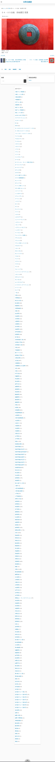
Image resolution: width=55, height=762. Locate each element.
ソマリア (17, 201)
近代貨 (16, 689)
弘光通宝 (17, 517)
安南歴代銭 (18, 467)
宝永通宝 (17, 475)
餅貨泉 (16, 738)
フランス (17, 240)
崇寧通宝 (17, 501)
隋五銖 (16, 728)
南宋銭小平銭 (18, 355)
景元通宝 (17, 548)
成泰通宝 (17, 522)
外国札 (16, 407)
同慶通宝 (17, 376)
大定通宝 (17, 420)
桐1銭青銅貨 (18, 571)
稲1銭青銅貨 (18, 642)
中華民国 (17, 297)
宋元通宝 (17, 472)
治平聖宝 (17, 592)
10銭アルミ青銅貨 (19, 91)
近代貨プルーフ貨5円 (20, 707)
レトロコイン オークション (22, 284)
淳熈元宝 (17, 613)
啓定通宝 (17, 391)
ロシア (16, 290)
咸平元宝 (17, 384)
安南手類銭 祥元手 (19, 459)
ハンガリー (18, 230)
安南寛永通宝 (18, 444)
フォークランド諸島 (20, 235)
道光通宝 (17, 710)
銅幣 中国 (17, 715)
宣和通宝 (17, 478)
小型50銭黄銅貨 (19, 488)
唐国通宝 (17, 389)
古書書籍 (17, 363)
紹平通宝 (17, 655)
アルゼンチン (18, 138)
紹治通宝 (17, 658)
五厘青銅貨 (18, 308)
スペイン (17, 198)
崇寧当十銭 (18, 498)
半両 (16, 347)
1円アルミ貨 (18, 102)
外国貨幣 (17, 410)
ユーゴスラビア (19, 282)
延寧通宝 (17, 514)
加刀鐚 (16, 337)
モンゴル (17, 279)
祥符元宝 (17, 634)
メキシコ (17, 274)
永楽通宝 (17, 587)
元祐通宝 (17, 316)
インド (16, 154)
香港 (16, 741)
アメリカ (17, 136)
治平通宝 (17, 595)
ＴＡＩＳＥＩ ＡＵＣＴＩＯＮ (22, 133)
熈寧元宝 (17, 616)
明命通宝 (17, 535)
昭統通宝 (17, 545)
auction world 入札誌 (20, 115)
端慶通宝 (17, 650)
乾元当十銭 (18, 300)
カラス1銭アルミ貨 (20, 175)
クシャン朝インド (19, 185)
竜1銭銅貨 (17, 647)
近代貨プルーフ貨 (19, 691)
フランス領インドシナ (20, 243)
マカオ (16, 256)
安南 (16, 441)
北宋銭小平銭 (18, 342)
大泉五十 (17, 423)
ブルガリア (18, 245)
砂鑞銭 (16, 629)
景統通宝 (17, 553)
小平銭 (16, 493)
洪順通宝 (17, 608)
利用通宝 (17, 334)
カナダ (16, 172)
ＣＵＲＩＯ (18, 120)
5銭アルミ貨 (18, 107)
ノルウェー (18, 222)
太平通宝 (17, 438)
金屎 (16, 712)
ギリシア (17, 183)
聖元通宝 (17, 665)
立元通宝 (17, 644)
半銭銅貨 (17, 350)
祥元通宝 (17, 631)
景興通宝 (17, 561)
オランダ (17, 170)
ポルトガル (18, 251)
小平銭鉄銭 (18, 496)
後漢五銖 (17, 519)
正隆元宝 (17, 582)
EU (16, 123)
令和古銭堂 (27, 2)
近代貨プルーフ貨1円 (20, 699)
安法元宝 (17, 470)
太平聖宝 (17, 436)
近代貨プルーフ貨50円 (20, 705)
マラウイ (17, 261)
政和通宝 (17, 527)
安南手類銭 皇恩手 (19, 457)
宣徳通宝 (17, 480)
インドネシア (18, 157)
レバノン (17, 287)
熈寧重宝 (17, 621)
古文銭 (16, 360)
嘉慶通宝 (17, 397)
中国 (5, 69)
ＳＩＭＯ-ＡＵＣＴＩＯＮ (21, 130)
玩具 (16, 624)
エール (16, 159)
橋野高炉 (17, 574)
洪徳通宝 (17, 603)
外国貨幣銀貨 (18, 412)
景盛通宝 (17, 551)
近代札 (16, 684)
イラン (16, 151)
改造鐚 (16, 524)
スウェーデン (18, 196)
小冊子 (16, 485)
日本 (16, 532)
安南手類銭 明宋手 (19, 454)
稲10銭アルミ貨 (19, 639)
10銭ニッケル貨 (19, 94)
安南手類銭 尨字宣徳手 (21, 451)
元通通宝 (17, 324)
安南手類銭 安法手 (19, 449)
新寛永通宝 (18, 530)
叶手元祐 (17, 373)
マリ (16, 266)
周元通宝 (17, 381)
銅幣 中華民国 (18, 718)
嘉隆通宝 (17, 402)
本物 (20, 69)
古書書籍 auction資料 (20, 365)
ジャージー (18, 191)
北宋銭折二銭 (18, 344)
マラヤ (16, 264)
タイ (16, 204)
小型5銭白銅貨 (18, 491)
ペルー (16, 248)
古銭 (10, 69)
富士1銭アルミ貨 (19, 483)
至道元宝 (17, 671)
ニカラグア (18, 217)
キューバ (17, 180)
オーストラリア (19, 164)
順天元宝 (17, 736)
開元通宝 (17, 723)
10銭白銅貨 (18, 97)
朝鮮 (16, 566)
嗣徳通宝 (17, 394)
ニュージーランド (19, 219)
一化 (16, 292)
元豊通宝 (17, 321)
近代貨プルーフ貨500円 (21, 702)
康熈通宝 (17, 511)
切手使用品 (18, 331)
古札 (16, 368)
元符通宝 (17, 318)
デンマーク (18, 209)
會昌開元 (17, 564)
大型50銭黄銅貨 (19, 417)
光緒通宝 (17, 329)
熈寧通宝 (17, 618)
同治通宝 (17, 378)
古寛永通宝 (18, 357)
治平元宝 (17, 590)
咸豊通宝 (17, 386)
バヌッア (17, 224)
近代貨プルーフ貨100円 (21, 694)
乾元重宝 (17, 303)
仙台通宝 (17, 313)
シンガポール (18, 193)
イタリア (17, 146)
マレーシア (18, 269)
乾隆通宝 (17, 305)
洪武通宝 (17, 605)
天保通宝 (17, 428)
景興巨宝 (17, 556)
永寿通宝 (17, 584)
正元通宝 (17, 577)
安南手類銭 (18, 446)
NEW (30, 80)
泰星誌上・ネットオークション (23, 598)
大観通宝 (17, 425)
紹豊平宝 (17, 663)
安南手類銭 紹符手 (19, 464)
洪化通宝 (17, 600)
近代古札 (17, 681)
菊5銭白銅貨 (18, 676)
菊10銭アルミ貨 (19, 673)
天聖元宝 (17, 433)
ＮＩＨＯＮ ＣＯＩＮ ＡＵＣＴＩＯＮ (24, 128)
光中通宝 (17, 326)
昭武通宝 (17, 543)
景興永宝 (17, 558)
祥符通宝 (17, 637)
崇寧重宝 (17, 504)
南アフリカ (18, 352)
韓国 (16, 733)
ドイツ (16, 211)
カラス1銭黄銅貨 (19, 177)
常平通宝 (17, 509)
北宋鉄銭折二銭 (19, 339)
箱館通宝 (17, 652)
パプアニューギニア (20, 227)
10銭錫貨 (17, 99)
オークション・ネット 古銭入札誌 (24, 162)
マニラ (16, 258)
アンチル (17, 141)
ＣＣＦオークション (20, 117)
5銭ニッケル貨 (18, 112)
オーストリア (18, 167)
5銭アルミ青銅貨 (19, 110)
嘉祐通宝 (17, 399)
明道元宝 (17, 540)
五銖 (16, 311)
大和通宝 (17, 415)
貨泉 (16, 678)
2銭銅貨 (17, 104)
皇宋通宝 (17, 626)
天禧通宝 (17, 431)
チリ (16, 206)
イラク (16, 149)
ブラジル (17, 237)
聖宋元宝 (17, 668)
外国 (16, 404)
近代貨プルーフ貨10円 (20, 697)
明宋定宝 (17, 538)
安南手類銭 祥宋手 (19, 462)
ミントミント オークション (22, 271)
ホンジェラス (18, 253)
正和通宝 (17, 579)
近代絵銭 (17, 686)
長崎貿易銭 (18, 720)
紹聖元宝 (17, 660)
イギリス (17, 144)
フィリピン (18, 232)
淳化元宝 (17, 611)
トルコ (16, 214)
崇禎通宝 (15, 69)
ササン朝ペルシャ (19, 188)
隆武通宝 (17, 725)
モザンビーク (18, 277)
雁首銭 (16, 731)
